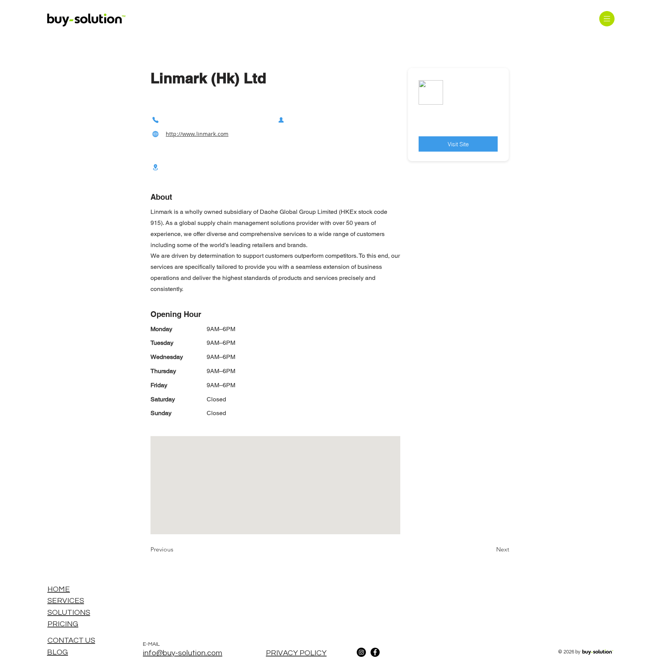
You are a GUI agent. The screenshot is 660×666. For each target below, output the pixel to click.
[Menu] (607, 18)
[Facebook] (375, 652)
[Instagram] (361, 652)
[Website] (155, 134)
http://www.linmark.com (197, 133)
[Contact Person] (281, 120)
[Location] (155, 167)
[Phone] (155, 120)
